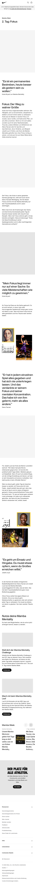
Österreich (7, 859)
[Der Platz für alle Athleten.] (17, 777)
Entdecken (6, 670)
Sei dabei (17, 787)
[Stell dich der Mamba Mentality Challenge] (17, 652)
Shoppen (29, 8)
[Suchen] (28, 2)
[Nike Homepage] (4, 2)
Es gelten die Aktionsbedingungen (18, 8)
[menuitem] (5, 868)
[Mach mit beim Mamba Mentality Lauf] (17, 697)
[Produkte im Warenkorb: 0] (31, 2)
